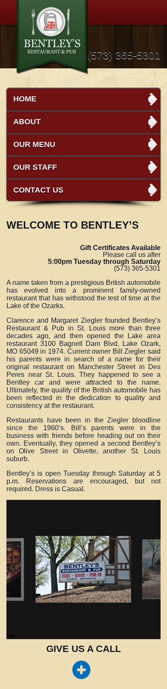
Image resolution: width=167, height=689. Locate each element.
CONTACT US (38, 190)
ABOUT (27, 121)
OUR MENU (34, 144)
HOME (24, 99)
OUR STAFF (35, 167)
